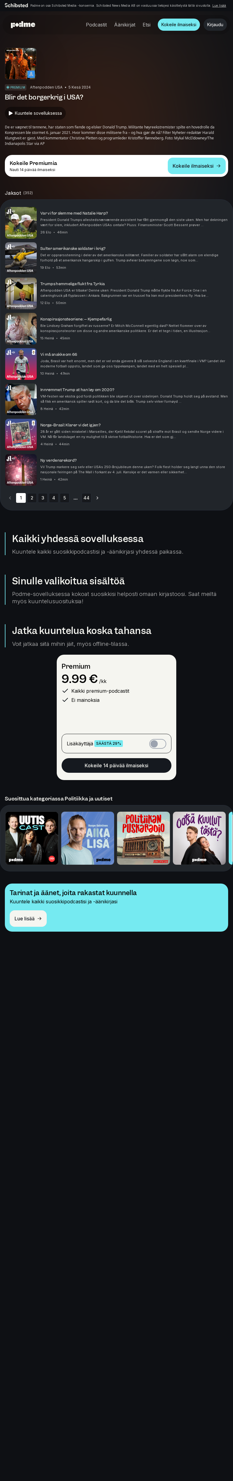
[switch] (157, 744)
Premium (76, 666)
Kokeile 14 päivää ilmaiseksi (116, 765)
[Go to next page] (97, 498)
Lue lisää (219, 5)
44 (86, 497)
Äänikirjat (124, 25)
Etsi (146, 25)
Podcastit (96, 25)
